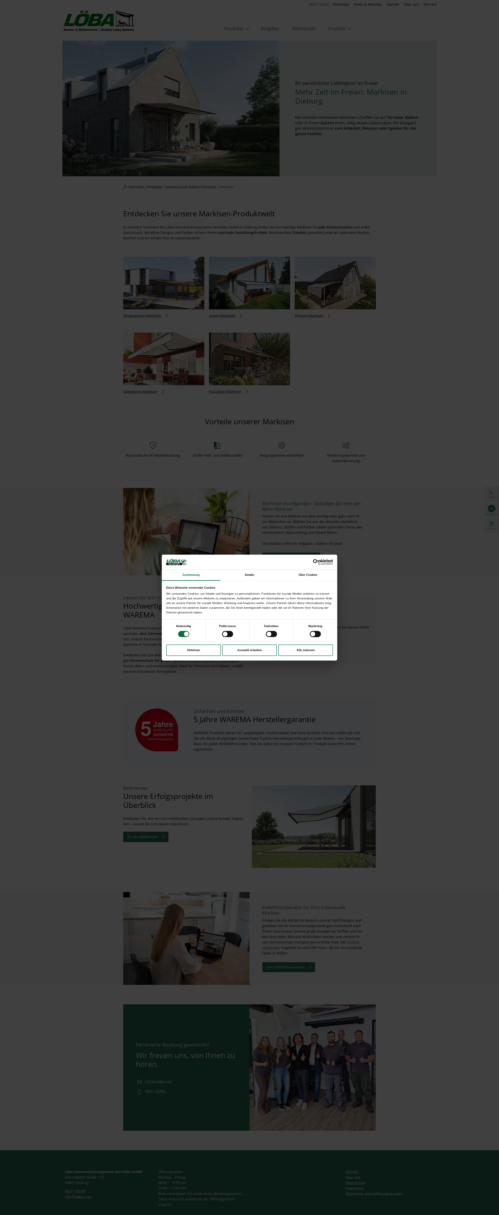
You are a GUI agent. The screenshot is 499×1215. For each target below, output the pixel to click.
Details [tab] (249, 575)
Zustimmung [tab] (191, 575)
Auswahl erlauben (249, 650)
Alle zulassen (305, 650)
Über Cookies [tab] (308, 575)
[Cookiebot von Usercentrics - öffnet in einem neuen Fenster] (316, 562)
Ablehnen (193, 650)
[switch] (227, 634)
